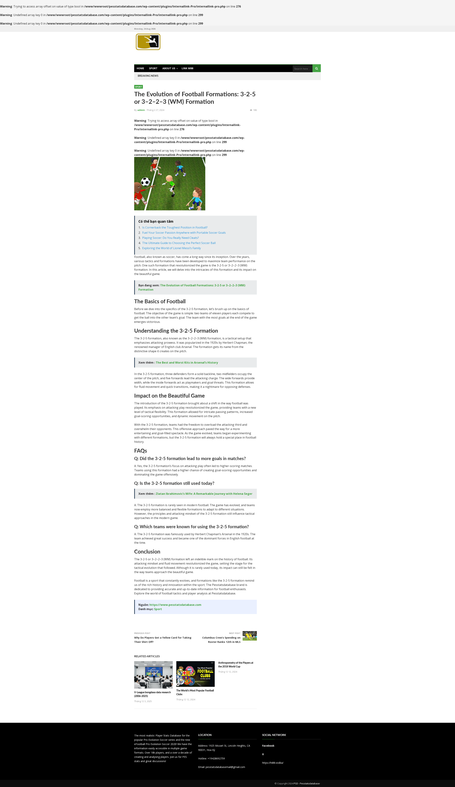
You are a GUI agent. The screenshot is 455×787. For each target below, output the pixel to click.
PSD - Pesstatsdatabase (307, 783)
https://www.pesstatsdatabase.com (175, 605)
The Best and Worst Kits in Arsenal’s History (187, 362)
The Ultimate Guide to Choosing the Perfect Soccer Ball (179, 243)
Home (140, 68)
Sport (153, 68)
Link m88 (187, 68)
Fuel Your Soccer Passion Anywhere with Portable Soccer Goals (184, 233)
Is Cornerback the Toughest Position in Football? (175, 227)
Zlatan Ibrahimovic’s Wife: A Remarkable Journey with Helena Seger (204, 494)
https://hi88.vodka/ (272, 762)
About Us (168, 68)
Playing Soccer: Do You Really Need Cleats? (170, 238)
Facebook (268, 745)
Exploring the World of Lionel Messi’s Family (171, 248)
